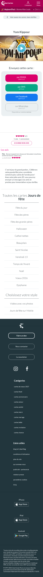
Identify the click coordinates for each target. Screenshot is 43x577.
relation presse (18, 475)
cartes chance (19, 433)
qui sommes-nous (19, 464)
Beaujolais (21, 243)
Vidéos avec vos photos (21, 303)
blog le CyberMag (19, 449)
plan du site (17, 459)
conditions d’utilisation (21, 454)
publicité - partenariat (21, 469)
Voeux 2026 (21, 278)
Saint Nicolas (21, 250)
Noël (21, 271)
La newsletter (21, 357)
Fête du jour (21, 207)
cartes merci (18, 412)
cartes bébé (18, 422)
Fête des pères (21, 215)
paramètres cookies (20, 480)
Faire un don (22, 336)
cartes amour (18, 402)
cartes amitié (18, 407)
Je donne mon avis (21, 143)
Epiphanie (21, 285)
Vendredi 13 (21, 257)
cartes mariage (19, 417)
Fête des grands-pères (21, 222)
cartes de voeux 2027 (21, 387)
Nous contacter (21, 346)
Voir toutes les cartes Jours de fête (23, 17)
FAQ (15, 485)
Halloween (21, 229)
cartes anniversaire (21, 397)
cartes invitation (20, 427)
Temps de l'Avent (21, 264)
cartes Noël (18, 392)
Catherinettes (21, 236)
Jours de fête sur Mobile (21, 310)
